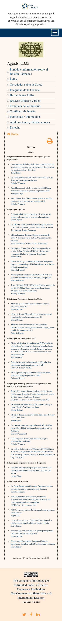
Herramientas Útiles (22, 95)
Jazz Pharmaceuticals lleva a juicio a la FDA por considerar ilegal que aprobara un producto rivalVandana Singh (31, 190)
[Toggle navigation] (55, 32)
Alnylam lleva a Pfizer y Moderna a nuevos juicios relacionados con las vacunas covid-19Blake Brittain (31, 317)
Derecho (15, 127)
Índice (14, 79)
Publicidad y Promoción (25, 117)
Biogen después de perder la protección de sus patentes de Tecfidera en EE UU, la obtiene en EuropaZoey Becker (33, 544)
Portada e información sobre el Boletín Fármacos (29, 71)
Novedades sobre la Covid (26, 84)
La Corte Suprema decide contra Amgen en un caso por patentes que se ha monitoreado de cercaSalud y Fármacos (32, 489)
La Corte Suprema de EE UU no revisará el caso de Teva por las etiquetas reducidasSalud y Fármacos (32, 180)
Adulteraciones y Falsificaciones (30, 122)
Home (14, 134)
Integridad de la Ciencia (25, 90)
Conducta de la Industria (25, 106)
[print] (50, 142)
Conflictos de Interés (22, 111)
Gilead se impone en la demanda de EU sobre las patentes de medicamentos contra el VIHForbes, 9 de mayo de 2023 (31, 365)
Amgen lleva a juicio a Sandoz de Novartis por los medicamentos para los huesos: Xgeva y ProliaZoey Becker (31, 523)
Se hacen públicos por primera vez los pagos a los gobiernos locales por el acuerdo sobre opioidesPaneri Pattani (31, 217)
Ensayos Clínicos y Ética (25, 101)
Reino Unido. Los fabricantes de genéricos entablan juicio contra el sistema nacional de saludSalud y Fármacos (32, 201)
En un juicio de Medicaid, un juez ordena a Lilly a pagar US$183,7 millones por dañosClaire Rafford (31, 407)
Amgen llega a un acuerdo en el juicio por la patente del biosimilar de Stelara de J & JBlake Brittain (32, 533)
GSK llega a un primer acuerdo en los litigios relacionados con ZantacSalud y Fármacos (29, 441)
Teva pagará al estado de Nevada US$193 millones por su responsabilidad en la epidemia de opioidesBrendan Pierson (31, 277)
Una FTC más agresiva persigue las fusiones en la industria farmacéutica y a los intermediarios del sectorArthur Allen (31, 471)
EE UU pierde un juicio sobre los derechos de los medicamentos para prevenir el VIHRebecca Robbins (31, 375)
